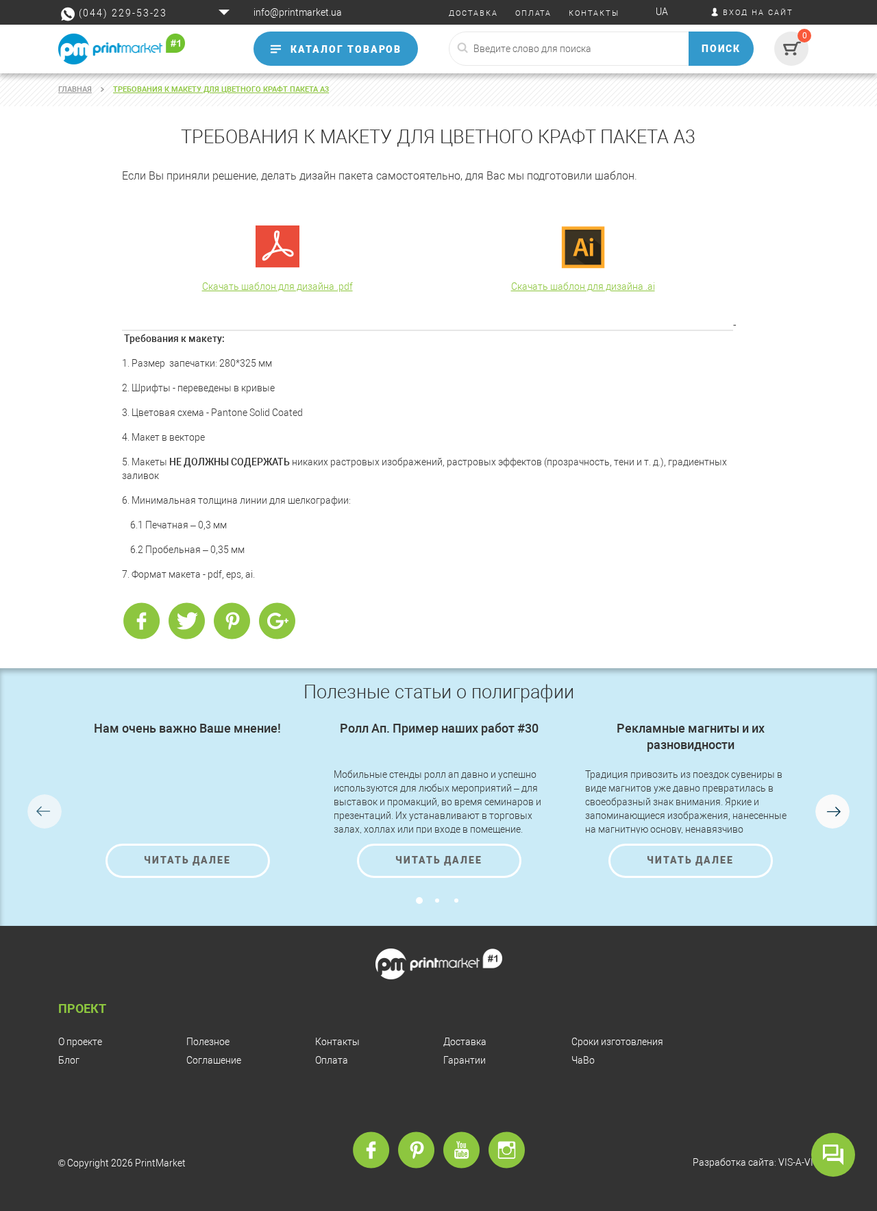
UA (662, 11)
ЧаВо (583, 1060)
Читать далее (188, 860)
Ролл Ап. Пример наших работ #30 (439, 728)
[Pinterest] (231, 621)
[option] (187, 799)
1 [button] (419, 900)
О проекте (80, 1041)
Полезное (208, 1041)
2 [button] (437, 900)
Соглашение (213, 1060)
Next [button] (832, 811)
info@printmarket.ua (298, 12)
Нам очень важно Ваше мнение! (187, 728)
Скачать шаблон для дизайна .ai (583, 286)
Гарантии (464, 1060)
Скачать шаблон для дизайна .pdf (277, 286)
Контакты (337, 1041)
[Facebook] (141, 621)
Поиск (721, 48)
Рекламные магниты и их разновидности (691, 736)
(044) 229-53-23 (123, 13)
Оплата (331, 1060)
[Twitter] (186, 621)
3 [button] (456, 900)
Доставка (464, 1041)
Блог (68, 1060)
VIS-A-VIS (798, 1162)
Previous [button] (44, 811)
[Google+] (277, 621)
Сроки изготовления (617, 1041)
